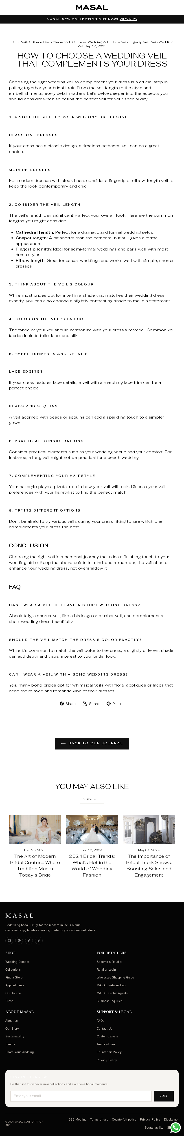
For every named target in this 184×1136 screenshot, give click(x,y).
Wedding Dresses (17, 961)
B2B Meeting (78, 1119)
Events (10, 1044)
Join (163, 1095)
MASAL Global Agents (112, 993)
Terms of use (106, 1044)
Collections (13, 969)
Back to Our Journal (95, 743)
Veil (154, 42)
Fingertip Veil (139, 42)
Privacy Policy (107, 1060)
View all (92, 799)
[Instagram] (9, 940)
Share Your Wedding (19, 1052)
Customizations (107, 1036)
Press (9, 1001)
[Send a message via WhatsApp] (175, 1127)
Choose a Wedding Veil (90, 42)
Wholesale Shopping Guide (115, 977)
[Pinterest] (19, 940)
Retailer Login (106, 969)
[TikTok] (39, 940)
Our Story (12, 1028)
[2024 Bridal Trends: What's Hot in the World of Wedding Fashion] (92, 829)
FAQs (101, 1020)
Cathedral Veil (39, 42)
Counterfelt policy (124, 1119)
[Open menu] (176, 7)
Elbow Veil (118, 42)
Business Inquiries (110, 1001)
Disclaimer (171, 1119)
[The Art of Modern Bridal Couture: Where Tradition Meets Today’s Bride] (35, 829)
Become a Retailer (110, 961)
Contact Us (104, 1028)
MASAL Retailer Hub (111, 985)
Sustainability (14, 1036)
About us (11, 1020)
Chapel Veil (61, 42)
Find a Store (13, 977)
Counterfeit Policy (109, 1052)
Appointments (14, 985)
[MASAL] (92, 7)
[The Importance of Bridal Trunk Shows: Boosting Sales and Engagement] (149, 829)
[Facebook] (29, 940)
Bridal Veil (19, 42)
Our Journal (13, 993)
